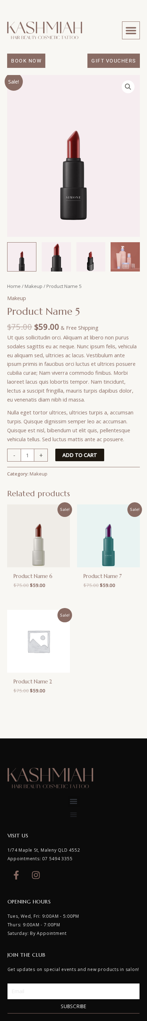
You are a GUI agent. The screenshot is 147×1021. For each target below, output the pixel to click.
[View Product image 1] (21, 257)
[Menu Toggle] (73, 814)
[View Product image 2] (56, 257)
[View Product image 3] (91, 257)
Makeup (33, 286)
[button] (131, 30)
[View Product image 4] (125, 257)
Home (14, 286)
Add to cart (79, 454)
